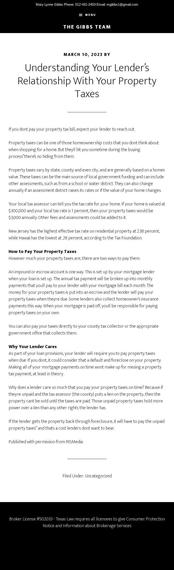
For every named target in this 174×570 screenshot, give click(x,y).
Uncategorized (98, 476)
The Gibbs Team (87, 26)
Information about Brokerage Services (97, 526)
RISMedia (74, 442)
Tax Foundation (128, 238)
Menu (90, 14)
